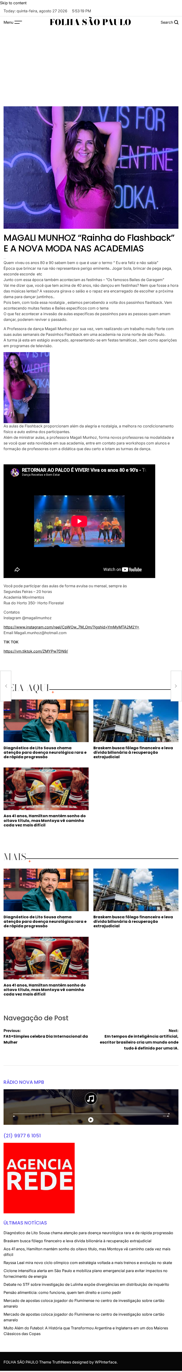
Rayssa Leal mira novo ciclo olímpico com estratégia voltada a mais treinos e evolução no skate (88, 1262)
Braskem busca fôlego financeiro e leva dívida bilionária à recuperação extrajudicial (133, 752)
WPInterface (106, 1362)
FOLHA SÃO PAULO (90, 22)
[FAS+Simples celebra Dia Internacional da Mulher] (5, 686)
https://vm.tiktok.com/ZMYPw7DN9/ (36, 651)
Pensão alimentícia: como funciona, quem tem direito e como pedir (62, 1292)
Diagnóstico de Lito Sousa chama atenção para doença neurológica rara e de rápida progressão (45, 752)
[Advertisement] (91, 64)
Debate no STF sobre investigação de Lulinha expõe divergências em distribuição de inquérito (86, 1284)
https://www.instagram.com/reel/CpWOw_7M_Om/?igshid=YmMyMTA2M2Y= (71, 627)
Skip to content (13, 2)
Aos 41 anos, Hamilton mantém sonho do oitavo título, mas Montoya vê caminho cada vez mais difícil (45, 820)
